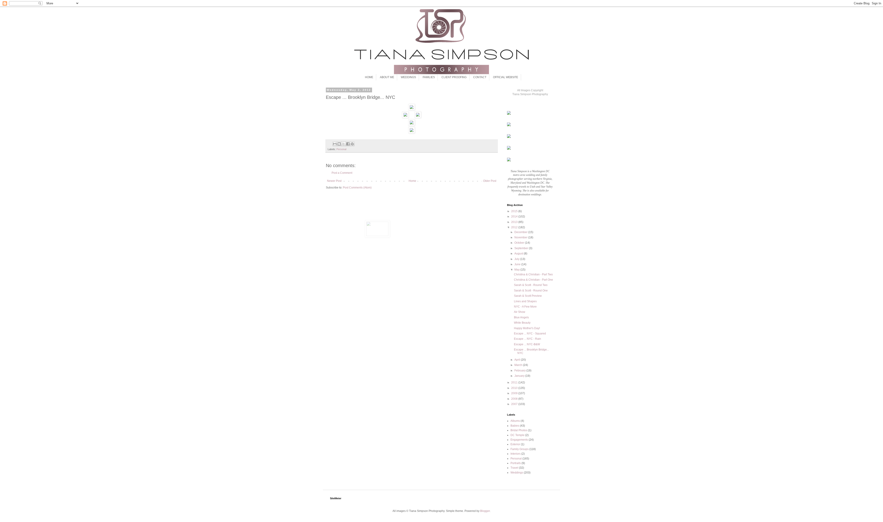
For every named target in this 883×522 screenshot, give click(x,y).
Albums (515, 420)
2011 (514, 382)
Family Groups (519, 449)
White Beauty (522, 322)
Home (412, 181)
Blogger (485, 511)
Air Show (519, 312)
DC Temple (517, 435)
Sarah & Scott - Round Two (531, 285)
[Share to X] (343, 144)
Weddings (516, 472)
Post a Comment (342, 172)
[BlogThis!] (339, 144)
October (519, 242)
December (521, 232)
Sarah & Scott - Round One (531, 290)
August (519, 253)
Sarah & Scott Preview (528, 295)
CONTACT (479, 77)
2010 (514, 388)
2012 (514, 227)
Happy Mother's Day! (527, 328)
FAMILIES (429, 77)
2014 (514, 216)
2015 (514, 211)
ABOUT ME (387, 77)
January (519, 375)
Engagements (519, 439)
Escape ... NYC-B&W (527, 344)
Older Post (489, 181)
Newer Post (334, 181)
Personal (341, 149)
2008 (514, 398)
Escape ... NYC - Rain (527, 338)
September (521, 248)
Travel (514, 467)
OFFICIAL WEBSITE (505, 77)
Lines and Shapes (525, 301)
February (520, 370)
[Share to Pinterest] (352, 144)
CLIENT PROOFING (454, 77)
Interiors (515, 453)
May (517, 269)
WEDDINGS (408, 77)
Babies (514, 425)
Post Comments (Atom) (357, 187)
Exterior (515, 444)
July (517, 259)
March (518, 365)
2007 (514, 404)
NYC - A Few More (525, 306)
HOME (369, 77)
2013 (514, 222)
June (517, 264)
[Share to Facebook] (348, 144)
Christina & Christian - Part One (533, 279)
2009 (514, 393)
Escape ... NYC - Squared (530, 333)
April (517, 359)
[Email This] (335, 144)
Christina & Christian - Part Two (533, 274)
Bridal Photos (518, 430)
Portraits (515, 463)
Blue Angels (521, 317)
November (521, 237)
